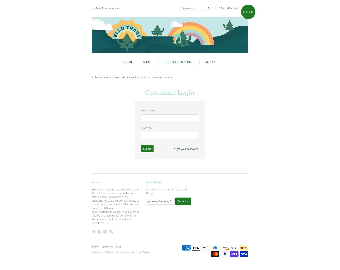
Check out (232, 8)
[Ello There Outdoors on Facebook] (99, 231)
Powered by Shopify (139, 251)
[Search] (209, 8)
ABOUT (210, 62)
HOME (127, 62)
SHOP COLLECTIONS (178, 62)
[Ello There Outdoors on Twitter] (94, 231)
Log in (95, 8)
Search (95, 246)
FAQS (118, 246)
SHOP (147, 62)
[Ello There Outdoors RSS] (111, 231)
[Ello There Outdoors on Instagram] (105, 231)
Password (146, 127)
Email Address (149, 110)
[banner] (170, 35)
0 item (222, 8)
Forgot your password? (185, 149)
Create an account (110, 8)
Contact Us (107, 246)
